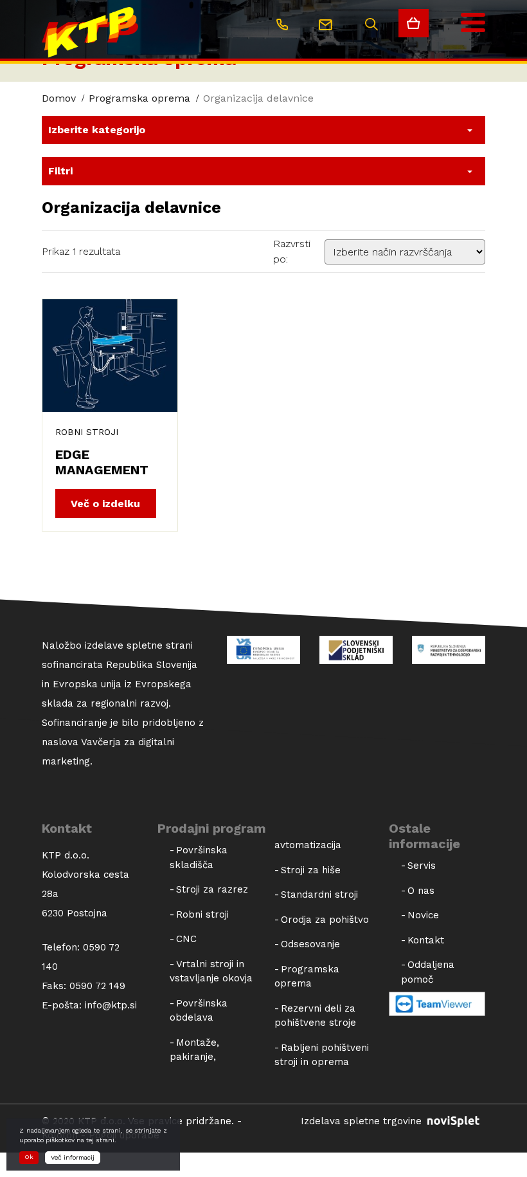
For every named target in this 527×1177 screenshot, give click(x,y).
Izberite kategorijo (96, 130)
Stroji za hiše (311, 870)
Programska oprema (139, 98)
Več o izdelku (105, 503)
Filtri (60, 171)
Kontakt (425, 940)
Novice (423, 915)
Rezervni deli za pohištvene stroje (315, 1016)
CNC (186, 939)
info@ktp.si (111, 1005)
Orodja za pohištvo (325, 919)
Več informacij (72, 1157)
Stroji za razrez (212, 889)
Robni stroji (86, 432)
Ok (28, 1156)
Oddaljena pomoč (427, 972)
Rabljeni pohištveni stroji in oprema (321, 1055)
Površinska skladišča (199, 857)
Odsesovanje (310, 944)
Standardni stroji (319, 894)
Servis (421, 865)
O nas (420, 890)
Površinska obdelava (199, 1010)
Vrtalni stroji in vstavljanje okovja (211, 971)
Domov (59, 98)
